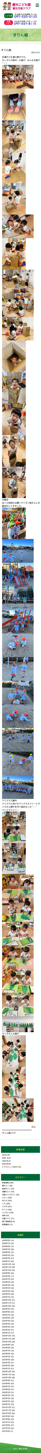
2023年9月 (6, 1344)
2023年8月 (6, 1347)
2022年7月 (6, 1386)
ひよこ (4, 1197)
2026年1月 (6, 1261)
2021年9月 (6, 1416)
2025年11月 (6, 1267)
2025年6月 (6, 1282)
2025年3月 (6, 1291)
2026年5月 (6, 1249)
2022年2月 (6, 1401)
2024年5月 (6, 1321)
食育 (3, 1215)
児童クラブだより (9, 1194)
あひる (4, 1200)
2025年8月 (6, 1276)
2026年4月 (6, 1252)
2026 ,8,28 (6, 1158)
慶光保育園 (23, 1449)
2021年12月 (6, 1407)
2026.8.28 (6, 1155)
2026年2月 (6, 1258)
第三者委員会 (7, 1221)
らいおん (5, 1212)
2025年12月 (6, 1264)
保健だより (6, 1191)
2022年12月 (6, 1371)
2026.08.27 (6, 1161)
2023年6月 (6, 1353)
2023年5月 (6, 1356)
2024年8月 (6, 1312)
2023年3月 (6, 1362)
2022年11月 (6, 1374)
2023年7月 (6, 1350)
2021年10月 (6, 1413)
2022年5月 (6, 1392)
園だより (5, 1185)
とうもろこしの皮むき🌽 (11, 1167)
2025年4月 (6, 1288)
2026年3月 (6, 1255)
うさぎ (4, 1206)
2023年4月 (6, 1359)
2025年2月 (6, 1294)
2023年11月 (6, 1338)
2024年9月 (6, 1309)
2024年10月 (6, 1306)
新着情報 (5, 1182)
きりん (4, 1209)
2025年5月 (6, 1285)
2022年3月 (6, 1398)
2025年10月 (6, 1270)
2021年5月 (6, 1428)
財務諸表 (5, 1224)
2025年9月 (6, 1273)
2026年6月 (6, 1246)
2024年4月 (6, 1324)
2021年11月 (6, 1410)
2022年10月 (6, 1377)
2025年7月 (6, 1279)
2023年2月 (6, 1365)
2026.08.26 (6, 1164)
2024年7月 (6, 1315)
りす (3, 1203)
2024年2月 (6, 1330)
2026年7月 (6, 1243)
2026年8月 (6, 1240)
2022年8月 (6, 1383)
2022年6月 (6, 1389)
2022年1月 (6, 1404)
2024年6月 (6, 1318)
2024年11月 (6, 1303)
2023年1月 (6, 1368)
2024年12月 (6, 1300)
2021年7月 (6, 1422)
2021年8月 (6, 1419)
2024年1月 (6, 1333)
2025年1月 (6, 1297)
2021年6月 (6, 1425)
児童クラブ (6, 1218)
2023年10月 (6, 1341)
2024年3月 (6, 1327)
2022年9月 (6, 1380)
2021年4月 (6, 1431)
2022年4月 (6, 1395)
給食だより (6, 1188)
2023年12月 (6, 1335)
